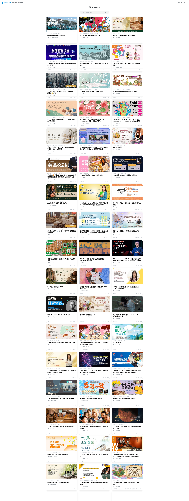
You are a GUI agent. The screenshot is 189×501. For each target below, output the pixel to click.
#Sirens (115, 321)
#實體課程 (50, 70)
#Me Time (50, 489)
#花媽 (114, 70)
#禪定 (114, 349)
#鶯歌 (49, 461)
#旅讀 (114, 461)
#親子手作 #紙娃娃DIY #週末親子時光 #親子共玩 (124, 489)
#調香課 (49, 153)
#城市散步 (50, 293)
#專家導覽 (50, 265)
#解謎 (49, 125)
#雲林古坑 (50, 349)
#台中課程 (115, 377)
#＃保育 (115, 265)
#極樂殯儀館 (83, 70)
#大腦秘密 (50, 377)
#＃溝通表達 (83, 265)
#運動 (114, 209)
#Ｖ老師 (82, 181)
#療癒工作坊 (83, 153)
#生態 (81, 461)
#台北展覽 (115, 125)
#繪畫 (81, 293)
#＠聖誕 (82, 321)
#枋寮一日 (50, 42)
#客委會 (82, 125)
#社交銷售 (50, 181)
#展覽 (81, 98)
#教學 (49, 209)
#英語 (81, 209)
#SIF (81, 42)
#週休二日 (115, 293)
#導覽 (49, 98)
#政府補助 (82, 489)
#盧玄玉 (115, 237)
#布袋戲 (82, 405)
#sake (114, 42)
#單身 (49, 433)
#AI (48, 321)
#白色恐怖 (82, 237)
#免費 (114, 98)
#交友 (114, 433)
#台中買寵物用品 (84, 349)
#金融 (49, 405)
